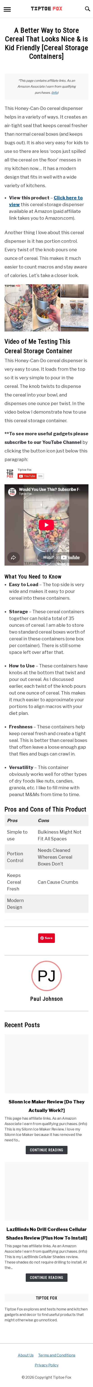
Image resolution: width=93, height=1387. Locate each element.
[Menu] (7, 10)
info (55, 92)
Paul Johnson (46, 999)
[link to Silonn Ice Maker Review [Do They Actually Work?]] (46, 1063)
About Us (26, 1355)
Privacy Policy (46, 1365)
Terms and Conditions (56, 1355)
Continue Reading (46, 1150)
